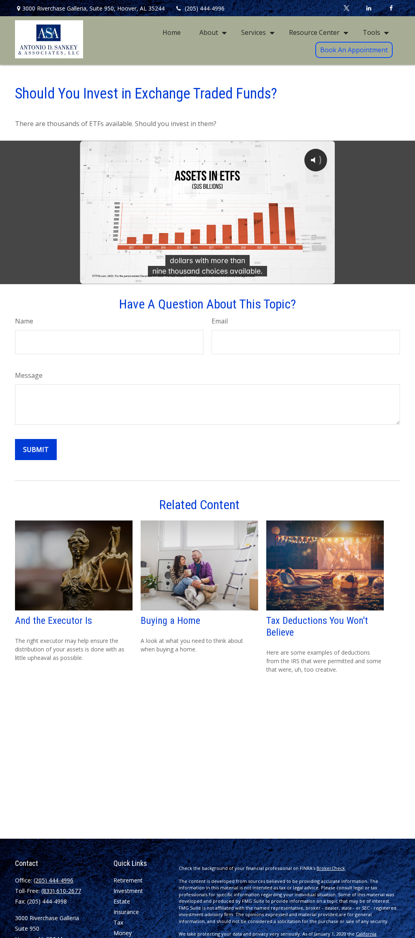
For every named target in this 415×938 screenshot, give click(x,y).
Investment (128, 891)
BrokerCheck (331, 868)
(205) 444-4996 (205, 8)
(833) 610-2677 (61, 891)
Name (24, 321)
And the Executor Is (53, 620)
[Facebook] (391, 8)
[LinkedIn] (368, 8)
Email (220, 321)
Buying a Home (170, 620)
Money (122, 933)
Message (29, 375)
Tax (118, 922)
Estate (121, 901)
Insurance (126, 912)
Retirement (128, 880)
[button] (171, 32)
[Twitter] (346, 8)
